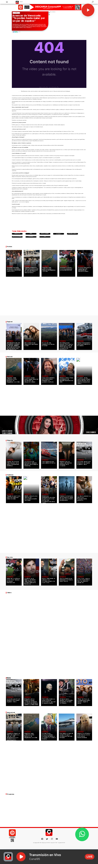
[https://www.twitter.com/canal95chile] (47, 839)
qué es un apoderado (17, 236)
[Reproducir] (88, 10)
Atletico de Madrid (45, 233)
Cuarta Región (17, 233)
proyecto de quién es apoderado (58, 233)
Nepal (31, 233)
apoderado (31, 236)
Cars (45, 236)
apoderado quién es (72, 233)
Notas (16, 12)
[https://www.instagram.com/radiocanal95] (52, 839)
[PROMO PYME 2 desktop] (49, 7)
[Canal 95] (7, 2)
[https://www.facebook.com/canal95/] (42, 839)
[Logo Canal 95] (17, 2)
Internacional (10, 731)
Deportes (10, 576)
